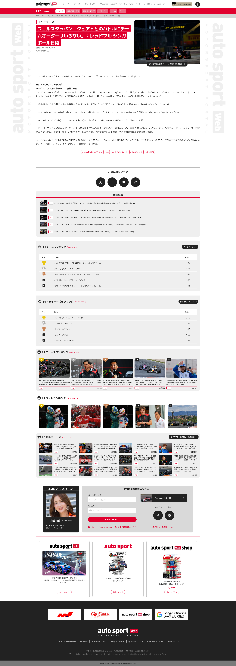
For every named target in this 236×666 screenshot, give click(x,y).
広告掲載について (99, 641)
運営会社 (132, 641)
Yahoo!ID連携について (165, 527)
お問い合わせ (173, 641)
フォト (122, 11)
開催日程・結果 (73, 11)
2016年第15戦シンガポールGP (93, 152)
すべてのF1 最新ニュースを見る (183, 437)
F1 (64, 4)
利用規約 (84, 641)
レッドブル (150, 152)
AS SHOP (161, 4)
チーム (113, 11)
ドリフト (138, 4)
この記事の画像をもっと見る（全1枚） (166, 64)
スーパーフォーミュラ (86, 4)
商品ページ (171, 592)
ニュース (60, 11)
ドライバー (103, 11)
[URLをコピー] (135, 182)
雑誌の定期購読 (117, 641)
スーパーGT (71, 4)
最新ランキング (89, 11)
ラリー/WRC (128, 4)
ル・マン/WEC (102, 4)
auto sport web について (152, 641)
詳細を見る (117, 592)
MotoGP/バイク (116, 4)
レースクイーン (149, 4)
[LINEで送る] (124, 182)
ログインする (111, 519)
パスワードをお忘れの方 (101, 527)
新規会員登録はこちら (127, 527)
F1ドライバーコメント (120, 152)
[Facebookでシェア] (112, 182)
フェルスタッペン (137, 152)
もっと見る (63, 592)
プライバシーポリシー (66, 641)
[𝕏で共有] (100, 182)
